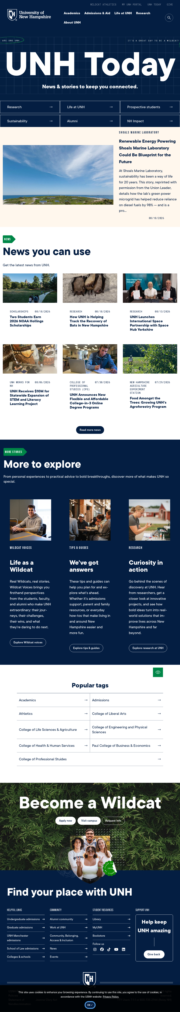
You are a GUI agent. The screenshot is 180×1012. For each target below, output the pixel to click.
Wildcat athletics (103, 4)
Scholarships (19, 311)
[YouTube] (117, 949)
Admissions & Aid (97, 13)
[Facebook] (102, 949)
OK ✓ (90, 1005)
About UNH (72, 22)
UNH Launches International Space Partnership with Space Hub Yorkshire (149, 323)
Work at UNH (58, 927)
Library (97, 919)
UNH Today (154, 4)
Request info (113, 821)
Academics (72, 13)
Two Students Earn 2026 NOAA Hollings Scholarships (26, 321)
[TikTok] (110, 949)
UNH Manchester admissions (17, 938)
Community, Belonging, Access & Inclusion (64, 938)
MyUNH (97, 927)
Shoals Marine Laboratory (139, 132)
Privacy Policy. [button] (111, 997)
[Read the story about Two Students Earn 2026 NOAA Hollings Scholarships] (30, 288)
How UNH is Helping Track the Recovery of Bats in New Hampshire (89, 321)
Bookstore (99, 936)
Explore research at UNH (148, 648)
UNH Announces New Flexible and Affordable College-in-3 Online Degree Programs (89, 401)
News (53, 948)
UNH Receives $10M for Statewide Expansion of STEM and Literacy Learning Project (29, 397)
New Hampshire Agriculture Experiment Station (140, 387)
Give (170, 4)
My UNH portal (132, 4)
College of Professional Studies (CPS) (80, 386)
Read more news (90, 430)
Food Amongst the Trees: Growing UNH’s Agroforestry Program (148, 402)
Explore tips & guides (86, 648)
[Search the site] (169, 18)
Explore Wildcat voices (28, 642)
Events (54, 957)
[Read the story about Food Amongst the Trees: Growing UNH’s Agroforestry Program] (150, 359)
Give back (154, 954)
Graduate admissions (20, 927)
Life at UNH (123, 13)
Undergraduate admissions (23, 919)
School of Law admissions (22, 948)
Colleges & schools (18, 957)
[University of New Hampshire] (32, 15)
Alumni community (61, 919)
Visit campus (89, 821)
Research (143, 13)
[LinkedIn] (124, 949)
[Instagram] (96, 949)
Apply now (65, 821)
